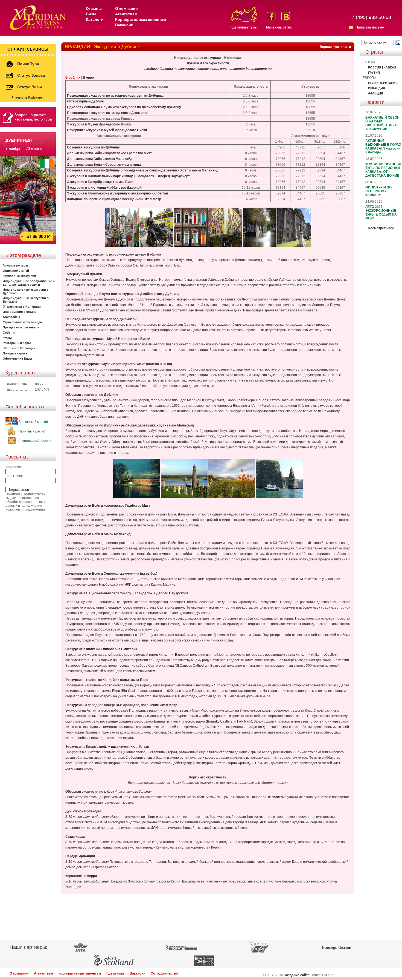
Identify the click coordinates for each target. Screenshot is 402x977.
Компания (13, 467)
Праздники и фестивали (21, 327)
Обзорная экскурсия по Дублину (93, 147)
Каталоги (95, 19)
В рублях (72, 77)
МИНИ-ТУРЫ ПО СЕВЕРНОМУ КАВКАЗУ (378, 191)
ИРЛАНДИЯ (376, 88)
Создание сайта (297, 975)
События (9, 332)
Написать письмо (370, 27)
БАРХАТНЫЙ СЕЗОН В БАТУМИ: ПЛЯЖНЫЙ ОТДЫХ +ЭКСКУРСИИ (382, 123)
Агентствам (126, 14)
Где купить (115, 973)
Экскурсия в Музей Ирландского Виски (99, 124)
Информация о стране (19, 311)
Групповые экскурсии (19, 275)
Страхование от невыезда (22, 322)
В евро (88, 77)
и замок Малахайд (117, 159)
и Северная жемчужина (121, 165)
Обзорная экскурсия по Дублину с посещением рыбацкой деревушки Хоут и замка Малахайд (143, 170)
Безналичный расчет (34, 441)
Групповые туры (15, 265)
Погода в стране (15, 353)
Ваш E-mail (14, 476)
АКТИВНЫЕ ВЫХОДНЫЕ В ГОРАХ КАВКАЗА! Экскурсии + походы (383, 146)
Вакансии (124, 25)
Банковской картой (33, 422)
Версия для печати (335, 47)
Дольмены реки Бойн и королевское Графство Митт (109, 153)
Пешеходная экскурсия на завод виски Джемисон (107, 113)
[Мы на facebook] (271, 16)
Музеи (7, 337)
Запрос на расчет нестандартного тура (33, 117)
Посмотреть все (381, 228)
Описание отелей (16, 270)
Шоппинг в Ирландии (19, 348)
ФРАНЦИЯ (375, 93)
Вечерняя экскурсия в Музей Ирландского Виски (107, 130)
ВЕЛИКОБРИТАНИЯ (383, 83)
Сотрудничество (164, 973)
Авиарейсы (11, 317)
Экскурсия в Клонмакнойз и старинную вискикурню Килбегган (117, 193)
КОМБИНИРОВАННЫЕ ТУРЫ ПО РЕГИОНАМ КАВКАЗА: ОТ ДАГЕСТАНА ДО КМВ (383, 169)
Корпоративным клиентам (140, 19)
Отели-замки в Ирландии (22, 306)
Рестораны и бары (17, 343)
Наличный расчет (32, 431)
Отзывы (94, 8)
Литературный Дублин (85, 101)
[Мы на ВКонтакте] (285, 16)
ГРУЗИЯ (374, 72)
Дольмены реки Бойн (84, 159)
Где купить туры (244, 27)
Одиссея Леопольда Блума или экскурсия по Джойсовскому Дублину (124, 107)
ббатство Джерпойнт (128, 188)
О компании (126, 8)
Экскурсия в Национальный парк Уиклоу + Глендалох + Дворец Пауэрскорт (128, 176)
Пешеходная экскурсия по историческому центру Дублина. (115, 96)
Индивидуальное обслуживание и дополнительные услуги (29, 282)
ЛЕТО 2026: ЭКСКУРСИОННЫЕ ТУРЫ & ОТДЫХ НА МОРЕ (381, 212)
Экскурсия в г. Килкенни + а (89, 188)
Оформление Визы (17, 358)
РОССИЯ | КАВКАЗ (382, 67)
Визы (91, 14)
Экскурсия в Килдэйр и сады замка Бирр (100, 182)
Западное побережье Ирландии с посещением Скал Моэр (114, 199)
